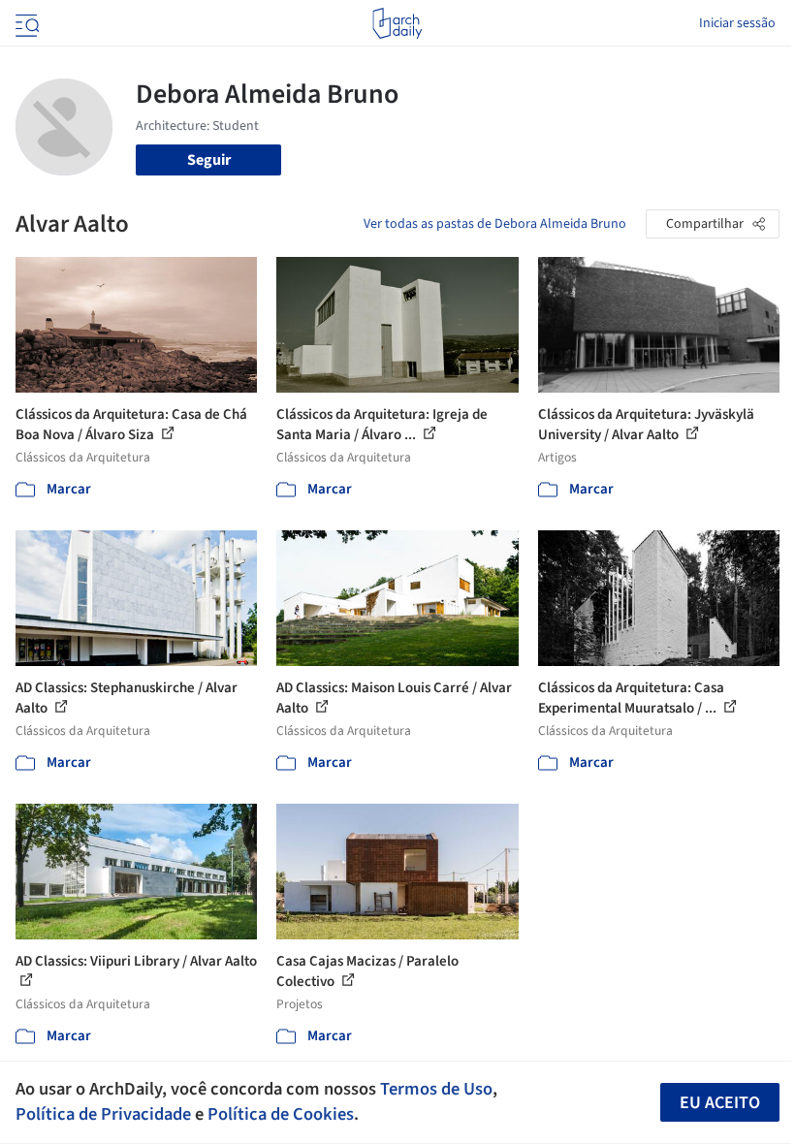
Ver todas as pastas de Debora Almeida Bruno (495, 224)
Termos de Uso (436, 1088)
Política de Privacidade (103, 1114)
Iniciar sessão (737, 23)
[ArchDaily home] (397, 23)
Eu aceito (720, 1103)
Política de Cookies (280, 1114)
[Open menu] (25, 23)
